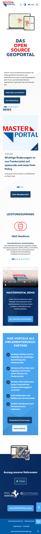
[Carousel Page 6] (15, 106)
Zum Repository (12, 100)
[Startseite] (9, 4)
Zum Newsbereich (20, 194)
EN (33, 4)
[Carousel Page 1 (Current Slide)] (5, 106)
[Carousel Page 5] (13, 106)
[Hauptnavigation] (36, 4)
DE (29, 4)
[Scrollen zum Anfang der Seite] (37, 530)
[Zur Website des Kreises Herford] (11, 494)
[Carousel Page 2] (8, 106)
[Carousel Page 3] (9, 106)
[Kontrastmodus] (25, 4)
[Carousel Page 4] (11, 106)
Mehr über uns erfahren (15, 92)
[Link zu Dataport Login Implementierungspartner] (21, 4)
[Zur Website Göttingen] (29, 494)
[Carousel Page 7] (17, 106)
